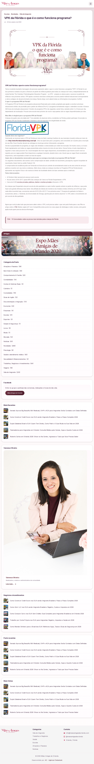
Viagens (6, 368)
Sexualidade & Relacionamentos (15, 359)
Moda (6, 333)
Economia (7, 306)
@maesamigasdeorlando (74, 736)
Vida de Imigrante (25, 14)
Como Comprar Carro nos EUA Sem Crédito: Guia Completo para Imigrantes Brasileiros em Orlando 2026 (47, 614)
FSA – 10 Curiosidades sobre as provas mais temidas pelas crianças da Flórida (32, 219)
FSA (16, 207)
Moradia (6, 337)
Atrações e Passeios (11, 266)
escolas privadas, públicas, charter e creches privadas (34, 182)
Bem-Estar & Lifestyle (11, 271)
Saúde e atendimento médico (14, 355)
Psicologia (7, 350)
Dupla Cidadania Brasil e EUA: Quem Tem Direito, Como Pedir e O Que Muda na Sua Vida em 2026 (44, 424)
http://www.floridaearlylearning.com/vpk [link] (22, 141)
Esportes (7, 319)
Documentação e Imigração (13, 302)
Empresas (7, 310)
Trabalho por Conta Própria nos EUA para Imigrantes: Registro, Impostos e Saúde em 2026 (42, 620)
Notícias (6, 341)
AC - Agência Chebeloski (53, 760)
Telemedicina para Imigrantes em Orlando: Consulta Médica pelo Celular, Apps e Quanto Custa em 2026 (46, 430)
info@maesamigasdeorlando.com (77, 733)
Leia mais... (10, 584)
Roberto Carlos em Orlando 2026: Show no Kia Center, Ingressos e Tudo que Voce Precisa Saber (44, 436)
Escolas (7, 14)
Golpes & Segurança (11, 324)
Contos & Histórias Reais (12, 284)
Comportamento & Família (13, 275)
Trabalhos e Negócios (40, 736)
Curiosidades (8, 293)
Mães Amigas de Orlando (15, 393)
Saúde (35, 739)
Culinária (7, 288)
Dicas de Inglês (9, 297)
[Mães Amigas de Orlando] (10, 3)
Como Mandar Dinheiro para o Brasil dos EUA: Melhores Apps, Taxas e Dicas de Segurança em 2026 (45, 627)
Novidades (14, 14)
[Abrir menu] (91, 4)
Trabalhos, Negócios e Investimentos (16, 363)
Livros (6, 328)
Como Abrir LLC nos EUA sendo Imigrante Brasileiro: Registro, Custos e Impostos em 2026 (42, 607)
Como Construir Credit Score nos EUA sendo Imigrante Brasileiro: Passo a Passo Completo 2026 (44, 417)
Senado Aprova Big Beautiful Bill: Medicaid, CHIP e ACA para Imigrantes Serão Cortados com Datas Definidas (48, 411)
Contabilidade (8, 280)
